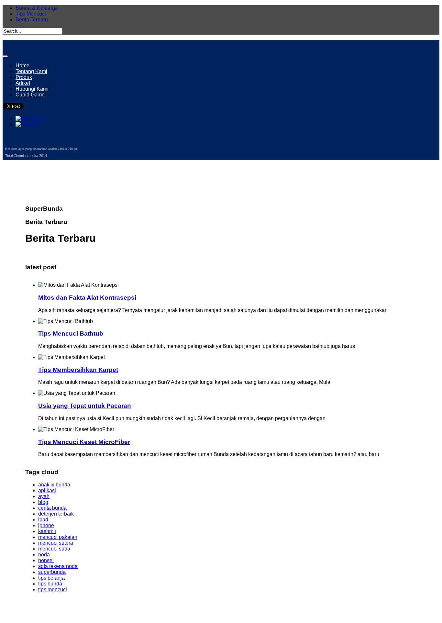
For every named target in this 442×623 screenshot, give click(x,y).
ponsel (46, 560)
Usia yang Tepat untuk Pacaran (84, 405)
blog (43, 502)
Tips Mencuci (31, 14)
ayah (44, 496)
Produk (24, 77)
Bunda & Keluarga (37, 8)
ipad (43, 519)
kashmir (47, 531)
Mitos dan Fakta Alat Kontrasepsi (87, 297)
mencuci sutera (55, 543)
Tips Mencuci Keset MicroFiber (84, 442)
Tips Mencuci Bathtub (70, 333)
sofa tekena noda (58, 566)
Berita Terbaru (32, 19)
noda (44, 554)
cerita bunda (52, 508)
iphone (46, 525)
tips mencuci (52, 589)
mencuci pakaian (57, 537)
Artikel (23, 83)
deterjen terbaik (56, 514)
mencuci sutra (54, 548)
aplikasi (47, 490)
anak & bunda (54, 484)
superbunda (52, 572)
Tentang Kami (31, 71)
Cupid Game (30, 94)
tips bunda (50, 583)
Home (22, 65)
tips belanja (51, 578)
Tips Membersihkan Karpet (78, 369)
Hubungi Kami (32, 89)
